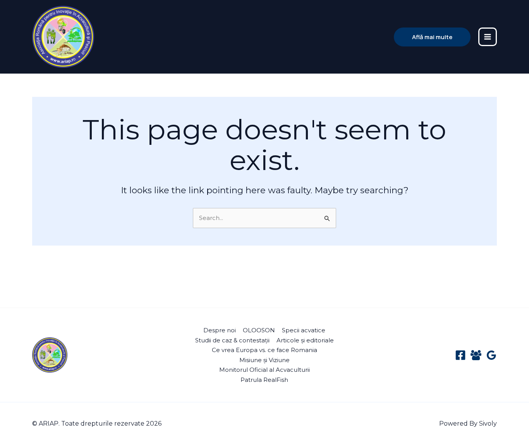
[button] (432, 36)
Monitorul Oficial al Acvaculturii (264, 369)
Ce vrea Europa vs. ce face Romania (264, 350)
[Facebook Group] (476, 355)
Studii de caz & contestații (232, 340)
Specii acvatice (303, 330)
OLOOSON (259, 330)
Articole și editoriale (305, 340)
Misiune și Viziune (264, 360)
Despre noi (219, 330)
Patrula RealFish (264, 379)
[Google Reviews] (491, 355)
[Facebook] (460, 355)
